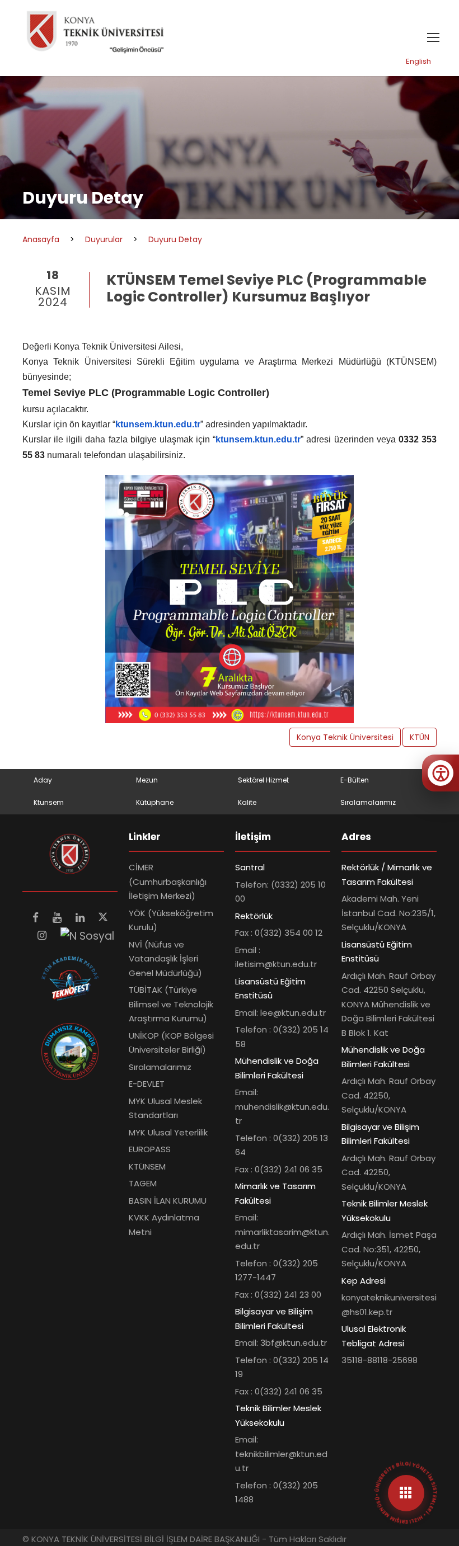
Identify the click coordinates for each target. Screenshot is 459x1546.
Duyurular (104, 239)
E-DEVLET (147, 1084)
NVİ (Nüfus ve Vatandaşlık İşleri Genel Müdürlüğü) (165, 959)
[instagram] (43, 935)
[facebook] (36, 917)
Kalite (247, 802)
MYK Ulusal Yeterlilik (168, 1132)
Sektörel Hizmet (263, 780)
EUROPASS (150, 1149)
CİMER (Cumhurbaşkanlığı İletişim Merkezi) (168, 881)
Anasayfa (40, 239)
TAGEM (143, 1183)
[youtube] (58, 917)
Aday (43, 780)
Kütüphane (155, 802)
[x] (103, 917)
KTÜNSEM (147, 1166)
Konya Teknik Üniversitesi (345, 737)
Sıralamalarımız (368, 802)
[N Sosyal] (87, 935)
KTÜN (419, 737)
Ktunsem (49, 802)
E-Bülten (354, 780)
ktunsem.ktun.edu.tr (157, 424)
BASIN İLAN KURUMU (168, 1200)
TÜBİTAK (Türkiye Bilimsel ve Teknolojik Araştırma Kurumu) (171, 1004)
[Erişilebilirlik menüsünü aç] (440, 773)
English (418, 61)
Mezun (147, 780)
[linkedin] (81, 917)
